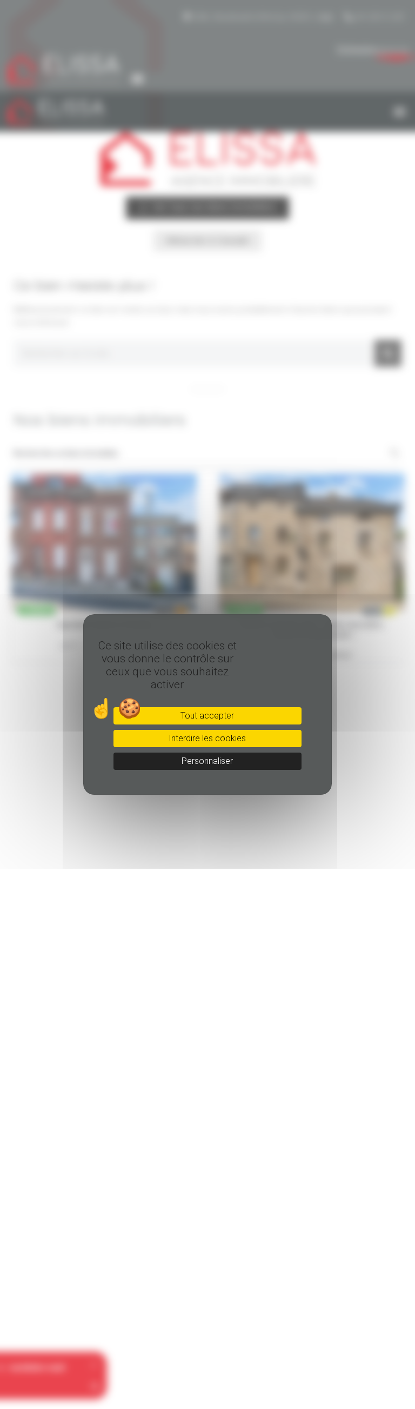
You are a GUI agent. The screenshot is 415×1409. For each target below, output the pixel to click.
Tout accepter (207, 715)
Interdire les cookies (207, 738)
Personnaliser (207, 761)
